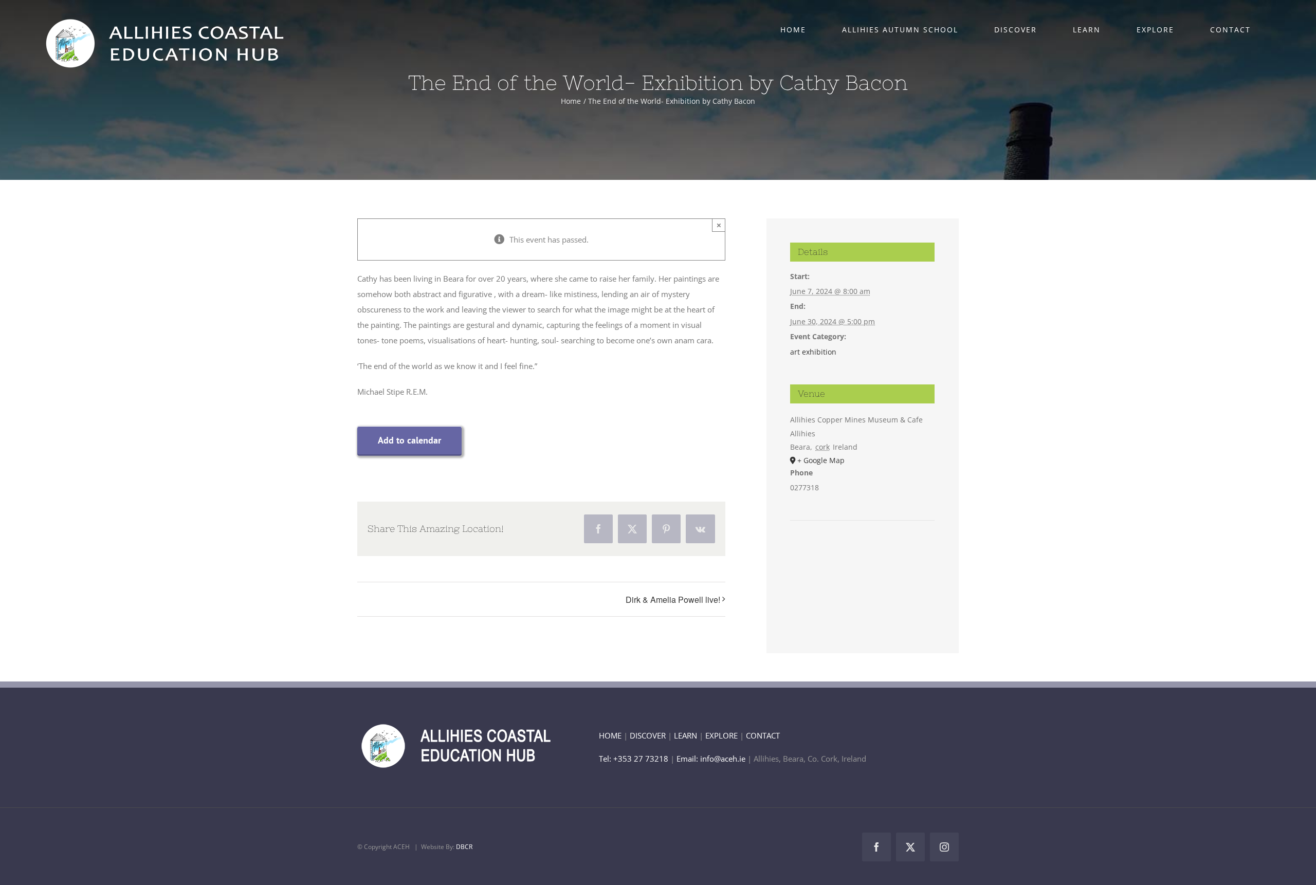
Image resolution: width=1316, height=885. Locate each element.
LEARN (685, 735)
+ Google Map (821, 460)
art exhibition (813, 352)
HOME (610, 735)
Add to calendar (409, 440)
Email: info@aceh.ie (711, 758)
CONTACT (763, 735)
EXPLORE (721, 735)
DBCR (464, 846)
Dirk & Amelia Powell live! (673, 599)
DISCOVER (648, 735)
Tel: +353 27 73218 (634, 758)
